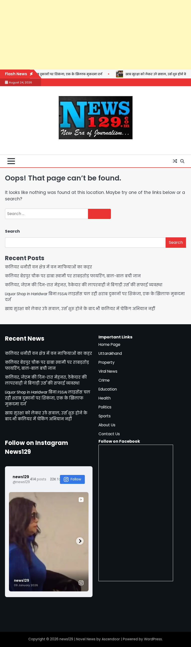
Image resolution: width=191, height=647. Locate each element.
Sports (104, 416)
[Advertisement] (95, 35)
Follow (76, 479)
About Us (106, 425)
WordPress (153, 639)
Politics (104, 407)
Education (107, 389)
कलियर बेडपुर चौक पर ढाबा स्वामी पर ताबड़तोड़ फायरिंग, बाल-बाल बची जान (73, 276)
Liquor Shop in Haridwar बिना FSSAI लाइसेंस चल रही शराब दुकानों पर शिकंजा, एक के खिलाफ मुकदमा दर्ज (47, 398)
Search (12, 231)
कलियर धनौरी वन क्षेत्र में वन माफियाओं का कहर (48, 267)
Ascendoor (111, 639)
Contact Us (109, 433)
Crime (104, 380)
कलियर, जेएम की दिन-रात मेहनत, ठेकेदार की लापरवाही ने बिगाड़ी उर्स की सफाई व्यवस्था (83, 285)
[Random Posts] (175, 161)
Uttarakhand (110, 353)
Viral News (107, 371)
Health (104, 398)
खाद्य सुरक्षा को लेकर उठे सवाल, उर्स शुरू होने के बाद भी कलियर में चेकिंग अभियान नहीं (80, 308)
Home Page (109, 344)
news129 (66, 639)
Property (106, 362)
